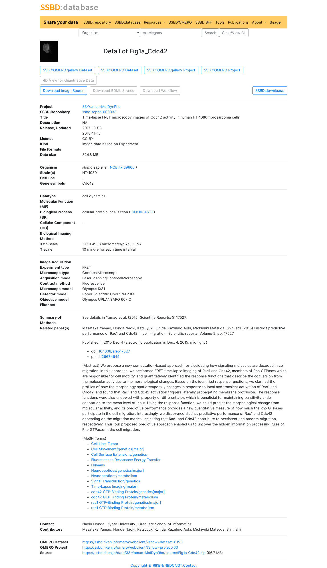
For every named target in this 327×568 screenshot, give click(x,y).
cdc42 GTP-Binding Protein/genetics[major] (128, 491)
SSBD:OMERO (180, 22)
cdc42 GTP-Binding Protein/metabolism (124, 497)
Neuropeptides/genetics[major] (117, 470)
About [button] (257, 22)
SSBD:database (127, 22)
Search (210, 32)
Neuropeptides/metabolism (114, 475)
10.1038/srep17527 (114, 351)
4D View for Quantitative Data (68, 80)
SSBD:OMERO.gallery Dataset (67, 70)
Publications (238, 22)
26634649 (110, 356)
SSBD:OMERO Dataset (119, 70)
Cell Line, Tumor (104, 443)
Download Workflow (160, 90)
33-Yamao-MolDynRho (101, 106)
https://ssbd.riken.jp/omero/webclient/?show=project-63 (130, 547)
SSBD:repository (97, 22)
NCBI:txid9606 (122, 167)
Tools (219, 22)
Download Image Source (63, 90)
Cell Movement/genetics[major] (117, 449)
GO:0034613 (142, 212)
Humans (98, 465)
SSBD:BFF (203, 22)
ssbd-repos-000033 (99, 112)
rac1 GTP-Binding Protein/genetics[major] (126, 502)
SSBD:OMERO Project (222, 70)
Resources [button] (153, 22)
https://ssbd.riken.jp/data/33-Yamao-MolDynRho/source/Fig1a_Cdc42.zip (144, 552)
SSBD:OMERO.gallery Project (171, 70)
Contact (190, 565)
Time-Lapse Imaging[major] (114, 486)
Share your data (61, 22)
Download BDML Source (113, 90)
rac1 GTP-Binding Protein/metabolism (122, 508)
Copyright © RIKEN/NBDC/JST (156, 565)
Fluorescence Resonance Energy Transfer (126, 459)
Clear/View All (234, 32)
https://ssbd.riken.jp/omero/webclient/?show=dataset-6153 (132, 542)
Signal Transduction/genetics (115, 481)
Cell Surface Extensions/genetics (119, 454)
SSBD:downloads (269, 90)
